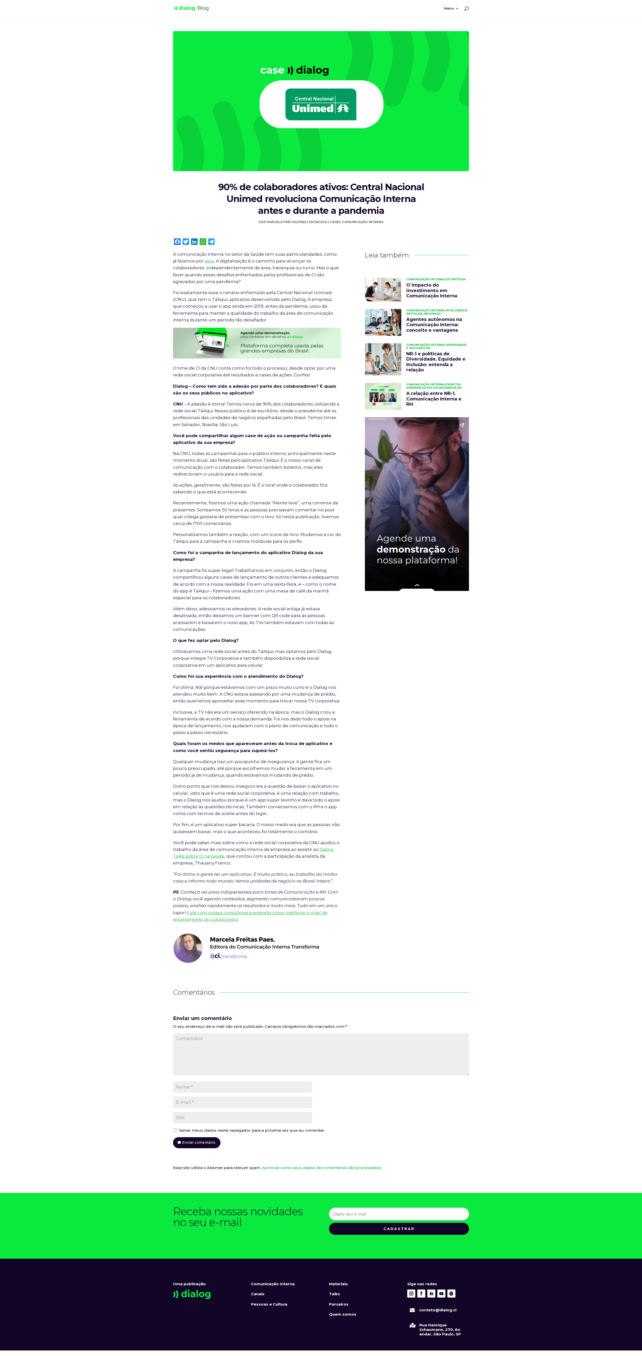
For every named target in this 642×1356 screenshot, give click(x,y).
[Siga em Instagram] (411, 1294)
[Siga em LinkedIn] (431, 1294)
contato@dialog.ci (437, 1310)
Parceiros (339, 1304)
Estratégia (455, 279)
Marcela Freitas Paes (286, 222)
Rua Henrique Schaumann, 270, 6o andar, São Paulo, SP (440, 1329)
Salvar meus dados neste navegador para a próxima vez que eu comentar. (252, 1130)
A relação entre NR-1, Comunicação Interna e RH (433, 399)
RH (428, 348)
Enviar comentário (198, 1142)
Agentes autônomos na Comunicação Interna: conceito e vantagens (434, 325)
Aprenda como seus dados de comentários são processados (321, 1167)
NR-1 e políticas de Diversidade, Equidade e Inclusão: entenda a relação (435, 362)
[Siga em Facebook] (421, 1294)
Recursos (432, 313)
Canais (258, 1294)
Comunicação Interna (362, 222)
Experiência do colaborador (431, 387)
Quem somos (342, 1314)
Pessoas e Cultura (269, 1304)
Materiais (338, 1283)
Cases (335, 222)
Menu (449, 8)
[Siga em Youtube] (441, 1294)
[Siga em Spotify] (451, 1294)
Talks (334, 1294)
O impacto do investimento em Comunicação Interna (431, 290)
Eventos (453, 384)
